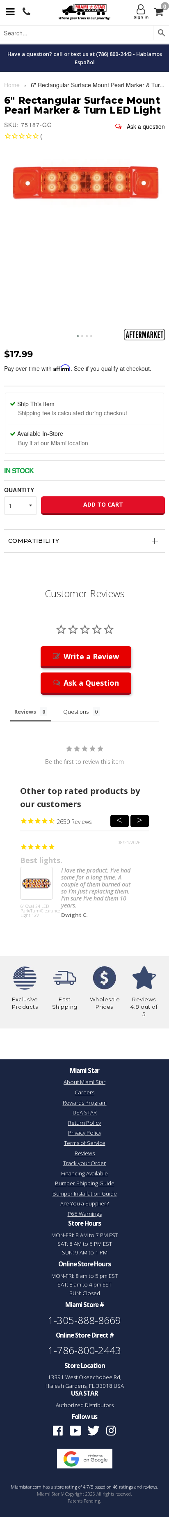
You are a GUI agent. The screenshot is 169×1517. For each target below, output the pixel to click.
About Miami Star (84, 1082)
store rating (66, 1487)
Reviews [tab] (25, 711)
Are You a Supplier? (84, 1203)
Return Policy (84, 1122)
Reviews (85, 1153)
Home (12, 85)
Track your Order (84, 1163)
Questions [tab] (76, 711)
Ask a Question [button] (91, 683)
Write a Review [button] (91, 656)
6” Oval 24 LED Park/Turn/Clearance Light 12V (37, 911)
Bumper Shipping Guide (84, 1183)
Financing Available (84, 1173)
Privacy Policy (84, 1132)
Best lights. (41, 860)
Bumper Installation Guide (85, 1193)
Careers (84, 1092)
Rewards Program (85, 1102)
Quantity (19, 489)
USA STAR (85, 1112)
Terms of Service (84, 1143)
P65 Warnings (85, 1213)
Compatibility (33, 540)
